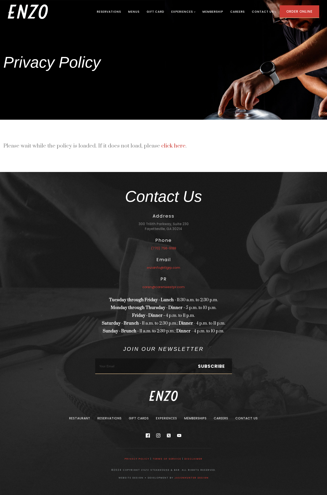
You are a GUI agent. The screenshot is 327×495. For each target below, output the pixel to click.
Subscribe (211, 366)
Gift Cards (139, 418)
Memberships (195, 418)
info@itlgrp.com (163, 267)
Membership (212, 12)
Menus (133, 12)
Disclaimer (193, 459)
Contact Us (263, 12)
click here (173, 145)
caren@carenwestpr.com (163, 287)
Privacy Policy (137, 459)
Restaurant (79, 418)
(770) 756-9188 (163, 248)
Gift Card (155, 12)
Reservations (109, 12)
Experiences (182, 12)
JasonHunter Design (191, 477)
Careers (237, 12)
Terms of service (167, 459)
